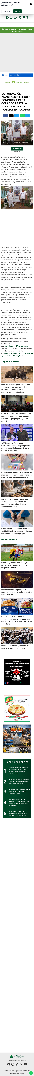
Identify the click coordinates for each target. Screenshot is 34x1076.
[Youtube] (24, 17)
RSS (29, 1070)
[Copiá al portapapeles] (27, 115)
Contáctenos (17, 1072)
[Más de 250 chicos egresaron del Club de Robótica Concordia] (17, 635)
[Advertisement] (17, 54)
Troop (22, 1073)
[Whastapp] (15, 17)
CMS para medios (14, 1073)
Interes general (17, 149)
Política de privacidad (21, 1070)
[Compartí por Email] (16, 115)
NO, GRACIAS (6, 11)
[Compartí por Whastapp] (22, 115)
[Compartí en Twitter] (11, 115)
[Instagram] (11, 17)
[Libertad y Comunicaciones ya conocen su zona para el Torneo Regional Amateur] (17, 552)
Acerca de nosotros (9, 1070)
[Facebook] (7, 17)
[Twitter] (19, 17)
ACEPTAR (17, 11)
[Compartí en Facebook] (5, 115)
